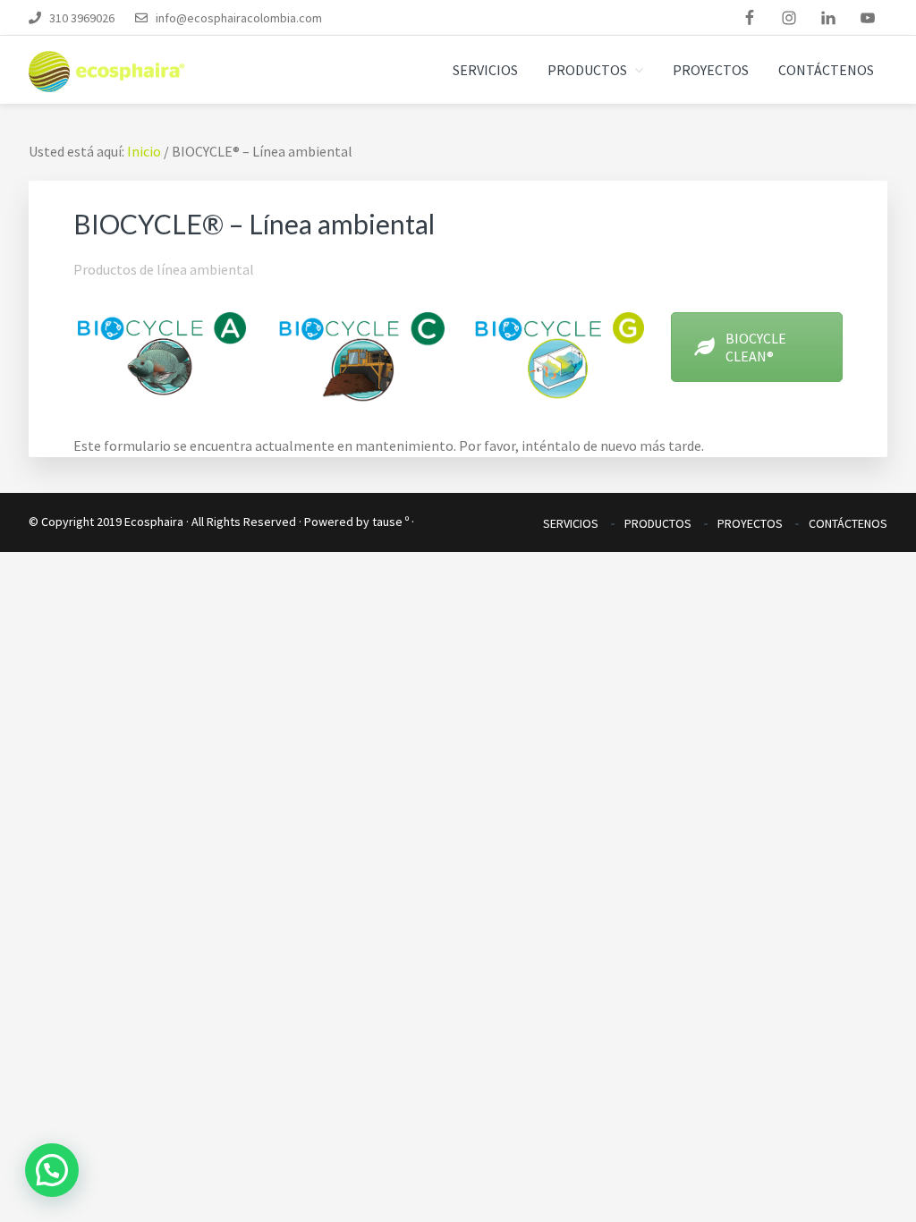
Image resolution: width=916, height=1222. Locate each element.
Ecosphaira (153, 521)
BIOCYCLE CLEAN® (755, 347)
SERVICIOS (570, 523)
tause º (390, 521)
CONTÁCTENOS (848, 523)
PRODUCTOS (657, 523)
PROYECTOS (750, 523)
